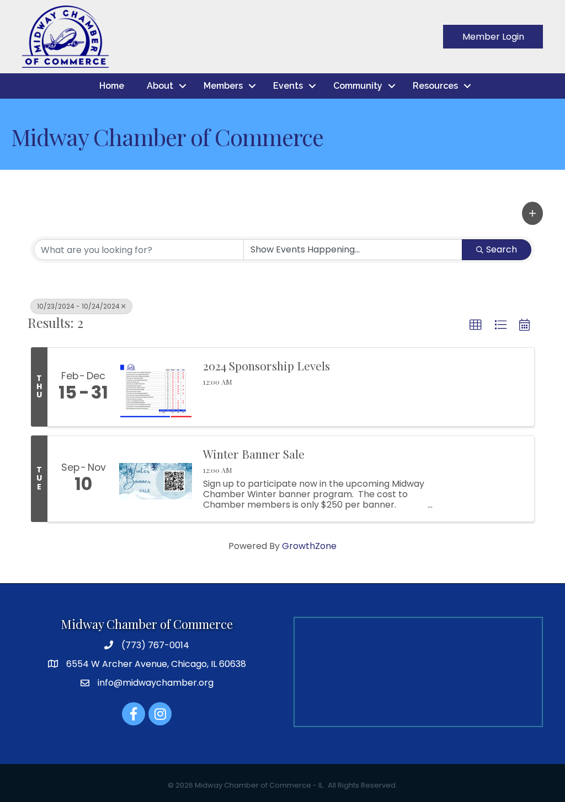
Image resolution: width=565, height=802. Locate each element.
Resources (435, 85)
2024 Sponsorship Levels (266, 366)
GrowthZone (309, 546)
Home (111, 85)
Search (501, 249)
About (160, 85)
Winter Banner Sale (254, 454)
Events (288, 85)
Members (223, 85)
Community (357, 85)
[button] (532, 213)
